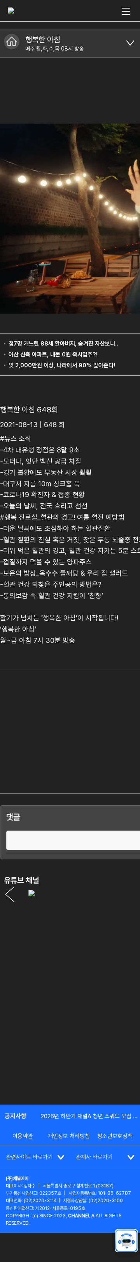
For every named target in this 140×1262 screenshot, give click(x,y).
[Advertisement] (70, 1023)
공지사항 (15, 1116)
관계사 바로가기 (94, 1157)
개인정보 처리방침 (69, 1136)
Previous (10, 894)
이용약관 (22, 1136)
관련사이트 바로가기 (29, 1157)
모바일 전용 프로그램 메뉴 (130, 43)
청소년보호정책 (115, 1136)
